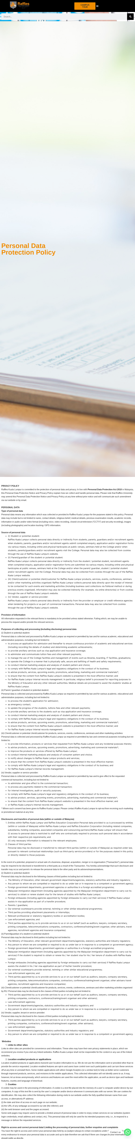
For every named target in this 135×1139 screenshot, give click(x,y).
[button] (97, 6)
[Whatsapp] (127, 1132)
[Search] (130, 16)
